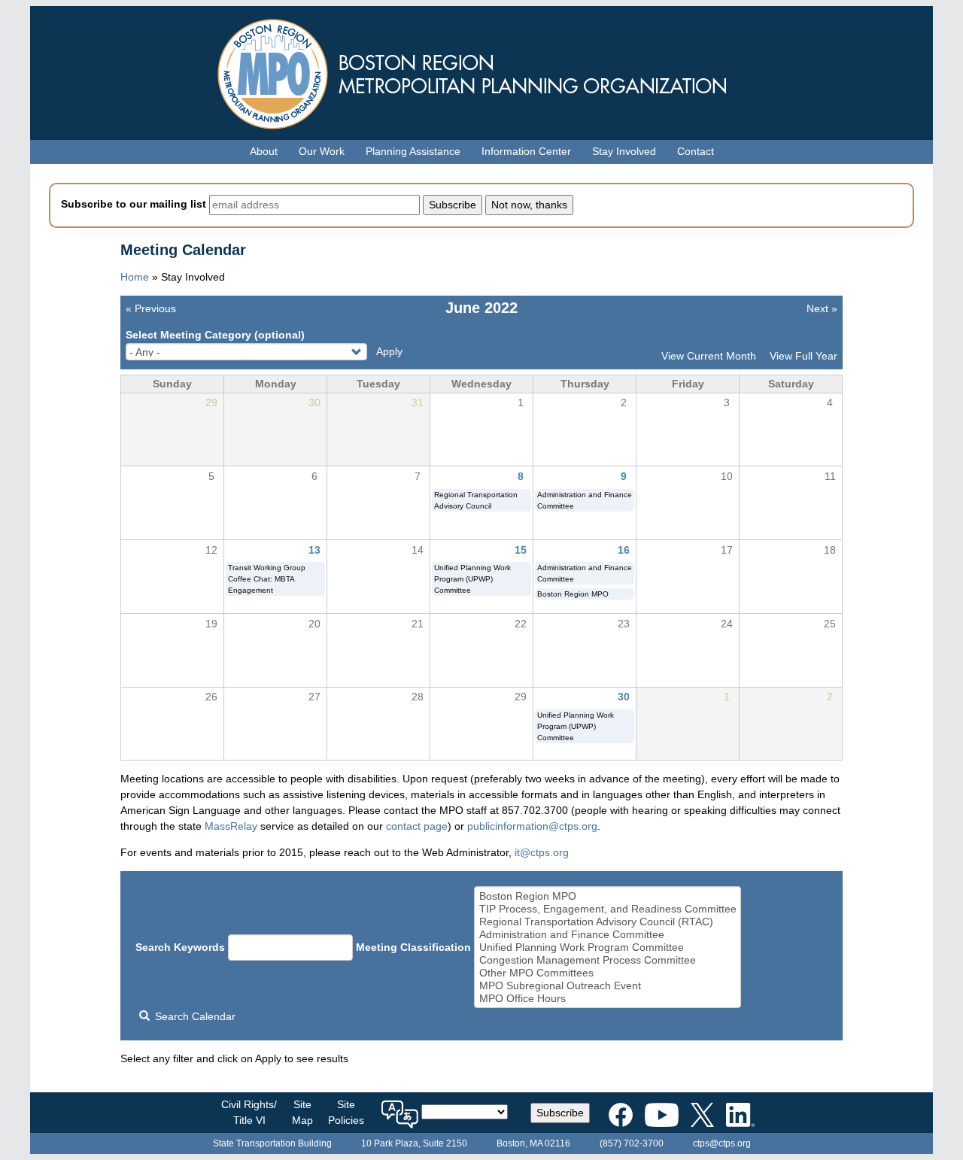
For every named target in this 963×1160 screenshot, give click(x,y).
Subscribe (560, 1113)
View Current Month (708, 356)
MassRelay (231, 826)
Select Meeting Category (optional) (215, 335)
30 (624, 697)
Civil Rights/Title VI (249, 1112)
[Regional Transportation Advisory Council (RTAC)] (608, 922)
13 (314, 550)
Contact (695, 151)
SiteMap (302, 1112)
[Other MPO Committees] (608, 973)
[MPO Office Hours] (608, 998)
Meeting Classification (413, 947)
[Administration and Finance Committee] (608, 934)
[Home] (481, 70)
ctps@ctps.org (722, 1143)
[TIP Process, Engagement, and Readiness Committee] (608, 909)
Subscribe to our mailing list (133, 204)
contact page (417, 826)
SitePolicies (346, 1112)
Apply (389, 351)
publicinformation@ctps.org (532, 826)
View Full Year (803, 356)
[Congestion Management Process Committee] (608, 960)
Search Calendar (193, 1016)
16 (624, 550)
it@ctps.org (542, 852)
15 (521, 550)
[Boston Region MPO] (608, 896)
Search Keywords (180, 947)
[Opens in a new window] (621, 1112)
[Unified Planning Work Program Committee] (608, 947)
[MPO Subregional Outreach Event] (608, 985)
